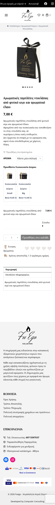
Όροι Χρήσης (9, 399)
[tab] (23, 87)
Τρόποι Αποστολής (12, 403)
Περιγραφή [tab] (11, 269)
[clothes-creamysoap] (27, 61)
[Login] (43, 15)
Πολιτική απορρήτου (13, 416)
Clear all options (11, 222)
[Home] (8, 26)
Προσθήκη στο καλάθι (35, 237)
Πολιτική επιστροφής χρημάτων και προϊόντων (26, 412)
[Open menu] (6, 15)
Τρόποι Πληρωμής (12, 408)
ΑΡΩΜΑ (7, 158)
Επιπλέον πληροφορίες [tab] (17, 275)
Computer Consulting (34, 501)
